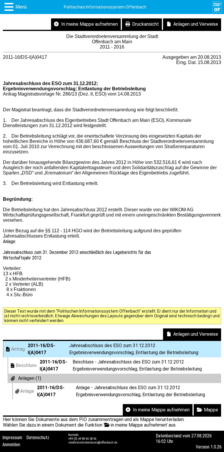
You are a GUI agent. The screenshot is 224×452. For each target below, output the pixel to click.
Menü (21, 7)
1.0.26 (216, 447)
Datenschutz (37, 437)
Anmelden (11, 444)
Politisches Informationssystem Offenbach (105, 7)
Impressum (12, 437)
